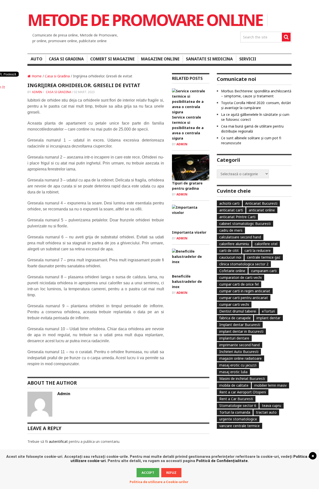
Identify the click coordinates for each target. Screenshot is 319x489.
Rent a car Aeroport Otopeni (242, 392)
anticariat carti (231, 210)
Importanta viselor (189, 232)
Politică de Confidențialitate (222, 461)
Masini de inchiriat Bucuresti (242, 378)
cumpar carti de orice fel (239, 284)
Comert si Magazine (112, 59)
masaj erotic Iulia (233, 371)
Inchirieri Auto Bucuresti (238, 351)
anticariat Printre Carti (237, 216)
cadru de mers (230, 230)
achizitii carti (229, 203)
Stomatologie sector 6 (237, 405)
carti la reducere (257, 250)
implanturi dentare (234, 338)
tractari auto (266, 412)
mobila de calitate (233, 385)
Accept (148, 472)
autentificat (58, 441)
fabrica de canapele (235, 318)
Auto (36, 59)
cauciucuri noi (230, 257)
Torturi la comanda (234, 412)
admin (37, 92)
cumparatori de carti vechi (240, 277)
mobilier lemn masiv (270, 385)
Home (36, 76)
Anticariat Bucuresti (261, 203)
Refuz (171, 472)
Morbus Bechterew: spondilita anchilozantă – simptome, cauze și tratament (256, 93)
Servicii (247, 59)
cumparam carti (264, 270)
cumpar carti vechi (234, 304)
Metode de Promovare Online (144, 20)
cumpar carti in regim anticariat (244, 291)
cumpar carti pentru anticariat (243, 297)
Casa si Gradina (66, 59)
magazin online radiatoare (240, 358)
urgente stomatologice (238, 419)
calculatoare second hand (240, 237)
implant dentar (268, 318)
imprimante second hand (239, 344)
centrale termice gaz (263, 257)
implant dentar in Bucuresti (241, 331)
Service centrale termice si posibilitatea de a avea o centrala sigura (188, 128)
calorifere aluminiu (234, 243)
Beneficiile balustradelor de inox (187, 281)
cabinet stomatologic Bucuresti (245, 223)
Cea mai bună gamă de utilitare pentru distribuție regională (252, 129)
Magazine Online (160, 59)
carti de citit (229, 250)
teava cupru (271, 405)
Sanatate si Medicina (209, 59)
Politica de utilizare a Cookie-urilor (159, 482)
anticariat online (262, 210)
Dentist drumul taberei (237, 311)
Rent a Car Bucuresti (236, 398)
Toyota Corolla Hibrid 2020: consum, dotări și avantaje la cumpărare (256, 105)
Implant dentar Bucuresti (239, 324)
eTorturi (268, 311)
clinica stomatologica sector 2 (243, 264)
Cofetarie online (232, 270)
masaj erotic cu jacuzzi (237, 365)
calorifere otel (266, 243)
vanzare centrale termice (239, 425)
